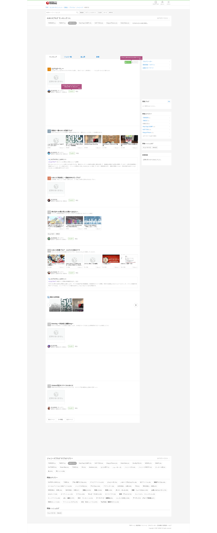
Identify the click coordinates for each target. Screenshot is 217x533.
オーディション (66, 494)
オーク (105, 12)
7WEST (62, 23)
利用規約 (164, 525)
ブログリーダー (147, 61)
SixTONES (52, 467)
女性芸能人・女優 (124, 486)
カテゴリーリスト (162, 18)
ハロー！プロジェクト (128, 482)
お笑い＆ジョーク (158, 490)
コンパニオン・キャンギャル (145, 494)
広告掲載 (159, 525)
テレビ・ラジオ (94, 494)
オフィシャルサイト (91, 12)
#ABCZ (58, 234)
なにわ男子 (105, 467)
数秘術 (82, 12)
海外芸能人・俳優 (72, 490)
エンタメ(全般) (122, 498)
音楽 (97, 490)
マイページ (144, 525)
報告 (77, 91)
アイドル (95, 486)
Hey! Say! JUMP (85, 23)
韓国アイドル (159, 482)
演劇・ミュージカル (140, 490)
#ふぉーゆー (51, 234)
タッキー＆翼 (160, 467)
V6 (83, 467)
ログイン (162, 4)
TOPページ (132, 525)
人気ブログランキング (51, 3)
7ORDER (51, 23)
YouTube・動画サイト (109, 502)
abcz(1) (155, 147)
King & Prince (112, 23)
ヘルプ (169, 525)
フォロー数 (68, 57)
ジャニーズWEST (145, 467)
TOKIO (75, 467)
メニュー (168, 4)
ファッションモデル (70, 502)
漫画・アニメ (125, 494)
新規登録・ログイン (149, 64)
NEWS (148, 463)
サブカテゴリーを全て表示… (140, 23)
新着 (97, 57)
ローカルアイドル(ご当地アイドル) (59, 486)
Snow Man (64, 467)
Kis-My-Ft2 (137, 463)
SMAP (158, 463)
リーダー (156, 4)
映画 (108, 490)
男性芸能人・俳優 (149, 486)
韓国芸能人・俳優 (55, 490)
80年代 (111, 12)
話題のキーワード (148, 68)
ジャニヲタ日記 (81, 486)
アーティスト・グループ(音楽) (143, 498)
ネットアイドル (54, 498)
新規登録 (138, 525)
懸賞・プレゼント (85, 498)
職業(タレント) (53, 502)
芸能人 (87, 490)
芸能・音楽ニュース (89, 502)
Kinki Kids (125, 23)
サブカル (80, 494)
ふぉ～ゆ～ (117, 467)
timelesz (93, 467)
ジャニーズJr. (130, 467)
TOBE (66, 482)
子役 (137, 486)
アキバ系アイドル (79, 482)
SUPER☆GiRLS (54, 482)
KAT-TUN (99, 23)
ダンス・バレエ (122, 490)
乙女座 (100, 12)
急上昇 (83, 57)
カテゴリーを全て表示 (149, 136)
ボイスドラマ (110, 494)
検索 (78, 12)
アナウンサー (108, 486)
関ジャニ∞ (60, 471)
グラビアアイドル (96, 482)
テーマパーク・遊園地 (104, 498)
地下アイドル (145, 482)
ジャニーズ (112, 482)
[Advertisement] (108, 40)
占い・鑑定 (68, 498)
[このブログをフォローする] (71, 91)
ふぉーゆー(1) (147, 147)
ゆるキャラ (52, 494)
